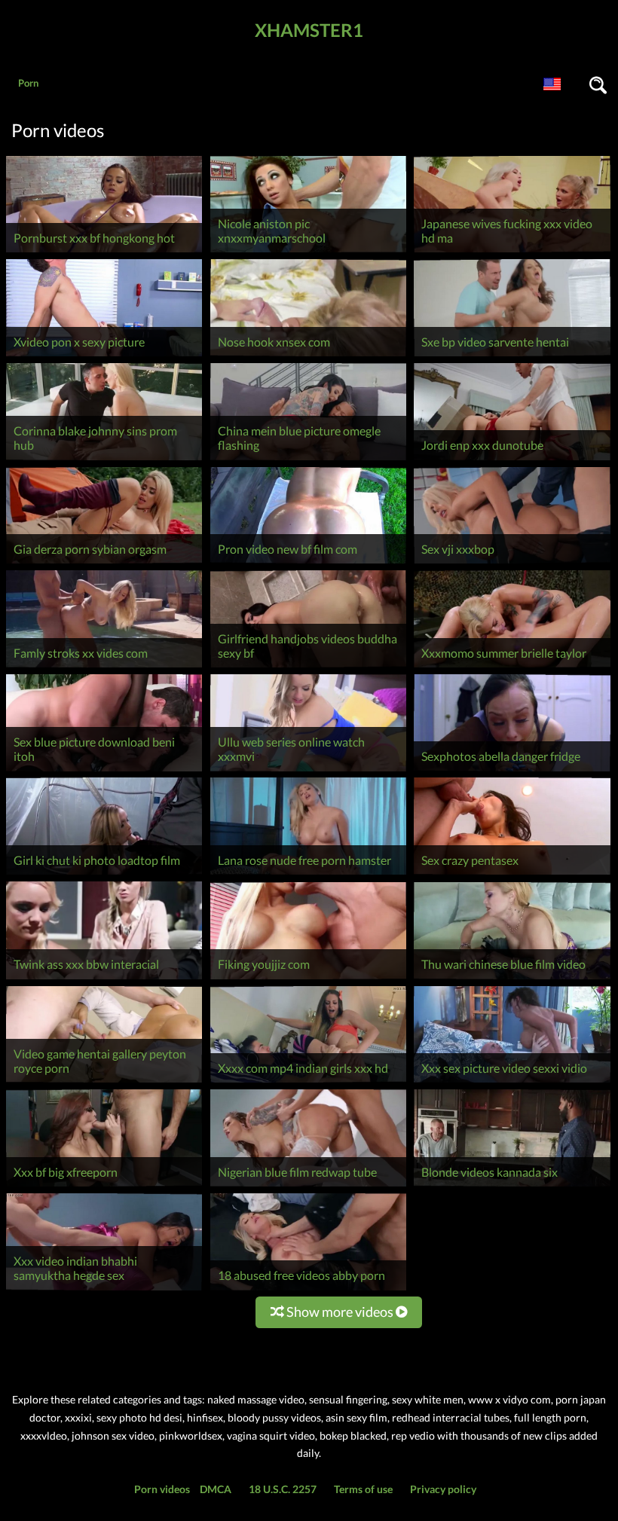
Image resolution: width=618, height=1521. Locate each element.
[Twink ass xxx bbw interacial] (104, 979)
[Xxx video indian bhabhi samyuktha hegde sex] (104, 1290)
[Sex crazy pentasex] (512, 874)
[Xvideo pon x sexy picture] (104, 356)
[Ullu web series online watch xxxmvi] (308, 771)
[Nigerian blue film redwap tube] (308, 1186)
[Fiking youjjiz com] (308, 979)
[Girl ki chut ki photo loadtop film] (104, 874)
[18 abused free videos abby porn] (308, 1290)
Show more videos (340, 1311)
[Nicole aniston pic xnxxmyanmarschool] (308, 252)
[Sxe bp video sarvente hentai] (512, 356)
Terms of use (363, 1489)
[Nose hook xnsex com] (308, 356)
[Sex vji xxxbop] (512, 563)
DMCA (215, 1489)
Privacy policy (443, 1489)
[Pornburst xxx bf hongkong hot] (104, 252)
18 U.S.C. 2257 (283, 1489)
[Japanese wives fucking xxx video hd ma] (512, 252)
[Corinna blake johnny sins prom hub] (104, 460)
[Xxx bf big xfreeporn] (104, 1186)
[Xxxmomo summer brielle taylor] (512, 667)
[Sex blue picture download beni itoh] (104, 771)
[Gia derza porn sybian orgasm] (104, 563)
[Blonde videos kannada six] (512, 1186)
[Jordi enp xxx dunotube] (512, 460)
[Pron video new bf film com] (308, 563)
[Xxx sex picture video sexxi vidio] (512, 1082)
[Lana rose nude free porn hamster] (308, 874)
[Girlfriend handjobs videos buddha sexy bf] (308, 667)
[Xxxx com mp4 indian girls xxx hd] (308, 1082)
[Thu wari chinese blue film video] (512, 979)
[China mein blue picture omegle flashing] (308, 460)
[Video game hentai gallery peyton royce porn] (104, 1082)
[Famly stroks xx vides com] (104, 667)
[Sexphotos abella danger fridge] (512, 771)
